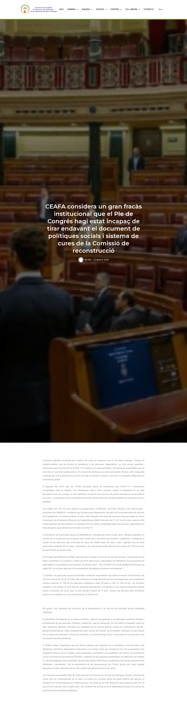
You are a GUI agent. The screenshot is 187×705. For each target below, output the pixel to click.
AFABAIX (72, 9)
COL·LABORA (131, 9)
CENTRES (114, 9)
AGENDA (86, 9)
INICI (61, 9)
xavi (89, 260)
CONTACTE (149, 9)
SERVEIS (100, 9)
